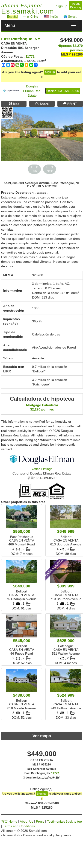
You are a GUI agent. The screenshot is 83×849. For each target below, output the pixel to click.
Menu (10, 25)
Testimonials (56, 821)
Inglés (53, 16)
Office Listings (42, 469)
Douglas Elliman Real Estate (32, 90)
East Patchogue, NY (20, 39)
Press (40, 821)
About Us (26, 821)
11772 (30, 56)
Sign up (61, 6)
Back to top (73, 821)
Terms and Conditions (19, 826)
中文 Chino (31, 16)
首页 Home (9, 821)
